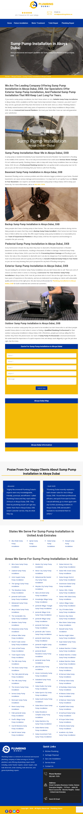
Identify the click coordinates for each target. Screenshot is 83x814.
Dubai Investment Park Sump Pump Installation (43, 735)
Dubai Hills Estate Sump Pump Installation (67, 572)
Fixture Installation (21, 23)
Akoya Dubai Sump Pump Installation (20, 610)
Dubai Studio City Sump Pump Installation (43, 687)
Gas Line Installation (53, 759)
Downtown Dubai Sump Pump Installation (67, 585)
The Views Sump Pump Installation (20, 669)
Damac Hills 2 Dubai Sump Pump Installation (67, 591)
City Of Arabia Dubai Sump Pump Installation (67, 610)
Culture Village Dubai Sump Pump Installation (67, 604)
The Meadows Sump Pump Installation (19, 591)
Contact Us (49, 766)
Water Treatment (38, 23)
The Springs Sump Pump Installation (20, 585)
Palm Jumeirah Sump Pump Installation (19, 714)
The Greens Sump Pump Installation (20, 688)
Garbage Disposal (52, 755)
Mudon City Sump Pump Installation (43, 565)
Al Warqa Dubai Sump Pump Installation (66, 682)
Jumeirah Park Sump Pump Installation (42, 626)
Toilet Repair (53, 23)
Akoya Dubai (16, 76)
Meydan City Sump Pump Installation (44, 587)
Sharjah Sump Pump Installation (69, 543)
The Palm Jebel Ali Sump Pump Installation (20, 675)
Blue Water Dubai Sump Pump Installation (67, 623)
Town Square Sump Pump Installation (18, 656)
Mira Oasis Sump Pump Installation (20, 565)
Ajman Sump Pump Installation (33, 543)
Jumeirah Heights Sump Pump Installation (43, 645)
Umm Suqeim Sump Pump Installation (18, 578)
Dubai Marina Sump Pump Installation (42, 729)
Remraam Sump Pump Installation (19, 701)
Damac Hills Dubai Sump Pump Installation (67, 597)
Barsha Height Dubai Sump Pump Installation (67, 636)
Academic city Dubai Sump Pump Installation (67, 733)
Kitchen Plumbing (51, 751)
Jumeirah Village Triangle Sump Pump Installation (43, 607)
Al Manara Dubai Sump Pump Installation (66, 694)
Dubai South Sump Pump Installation (43, 700)
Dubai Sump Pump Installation (51, 543)
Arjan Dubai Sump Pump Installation (67, 643)
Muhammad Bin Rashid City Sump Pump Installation (43, 580)
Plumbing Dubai (56, 808)
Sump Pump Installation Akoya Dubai (37, 76)
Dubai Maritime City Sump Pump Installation (43, 722)
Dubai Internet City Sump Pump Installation (67, 565)
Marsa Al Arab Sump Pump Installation (42, 594)
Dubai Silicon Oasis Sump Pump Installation (43, 706)
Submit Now (41, 388)
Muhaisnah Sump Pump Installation (20, 604)
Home (9, 23)
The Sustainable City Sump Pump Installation (20, 617)
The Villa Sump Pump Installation (19, 662)
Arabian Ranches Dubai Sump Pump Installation (67, 662)
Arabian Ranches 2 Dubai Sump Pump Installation (67, 656)
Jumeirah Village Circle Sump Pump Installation (43, 613)
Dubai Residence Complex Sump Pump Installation (42, 714)
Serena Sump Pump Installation (18, 694)
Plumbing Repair (68, 23)
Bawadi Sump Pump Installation (66, 630)
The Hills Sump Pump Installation (19, 682)
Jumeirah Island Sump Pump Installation (42, 639)
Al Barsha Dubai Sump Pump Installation (66, 727)
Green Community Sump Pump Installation (43, 674)
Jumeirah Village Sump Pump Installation (42, 620)
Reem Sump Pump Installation (18, 707)
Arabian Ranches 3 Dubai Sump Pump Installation (67, 649)
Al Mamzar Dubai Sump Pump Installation (67, 701)
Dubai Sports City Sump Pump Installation (43, 693)
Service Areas (50, 762)
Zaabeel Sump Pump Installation (19, 572)
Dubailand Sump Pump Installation (43, 681)
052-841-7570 (54, 776)
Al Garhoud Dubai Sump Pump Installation (67, 714)
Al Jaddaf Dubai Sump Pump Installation (66, 707)
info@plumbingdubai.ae (63, 14)
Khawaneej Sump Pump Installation (20, 630)
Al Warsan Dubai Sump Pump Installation (67, 675)
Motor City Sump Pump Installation (43, 572)
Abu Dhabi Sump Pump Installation (17, 543)
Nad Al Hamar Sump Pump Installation (18, 733)
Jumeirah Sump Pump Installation (42, 661)
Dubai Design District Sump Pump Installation (67, 578)
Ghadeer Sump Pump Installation (19, 623)
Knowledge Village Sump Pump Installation (43, 600)
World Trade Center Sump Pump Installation (20, 643)
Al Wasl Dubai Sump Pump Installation (66, 669)
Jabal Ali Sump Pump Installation (42, 668)
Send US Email (54, 799)
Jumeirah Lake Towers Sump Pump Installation (43, 633)
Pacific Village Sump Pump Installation (18, 720)
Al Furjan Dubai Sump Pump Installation (66, 720)
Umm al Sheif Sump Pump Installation (18, 649)
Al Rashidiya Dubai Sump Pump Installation (67, 688)
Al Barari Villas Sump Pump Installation (18, 636)
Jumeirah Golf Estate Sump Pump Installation (20, 597)
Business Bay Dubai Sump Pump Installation (67, 617)
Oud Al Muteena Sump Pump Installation (19, 727)
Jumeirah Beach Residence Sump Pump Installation (43, 653)
